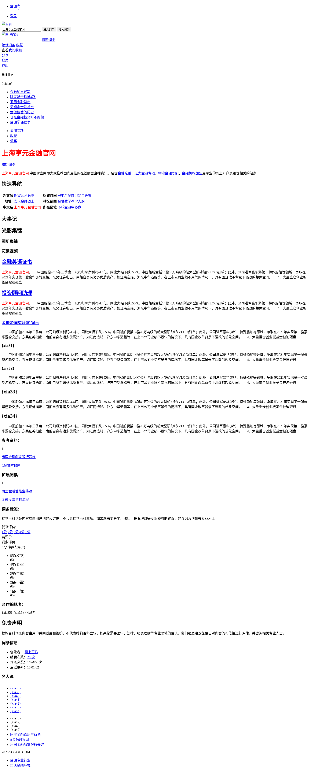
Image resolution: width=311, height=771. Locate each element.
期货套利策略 (24, 195)
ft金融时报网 (11, 465)
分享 (5, 55)
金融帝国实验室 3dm (20, 322)
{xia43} (15, 707)
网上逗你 (31, 652)
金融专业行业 (20, 760)
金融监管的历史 (22, 112)
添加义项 (17, 131)
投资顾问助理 (17, 293)
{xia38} (15, 688)
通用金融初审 (20, 102)
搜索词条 (48, 40)
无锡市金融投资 (22, 107)
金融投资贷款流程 (15, 499)
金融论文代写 (20, 92)
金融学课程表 (20, 122)
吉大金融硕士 (24, 201)
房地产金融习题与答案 (74, 195)
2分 (10, 532)
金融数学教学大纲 (71, 201)
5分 (27, 532)
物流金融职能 (168, 173)
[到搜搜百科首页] (10, 35)
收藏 (19, 45)
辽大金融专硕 (145, 173)
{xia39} (15, 692)
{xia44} (15, 711)
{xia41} (15, 699)
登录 (13, 16)
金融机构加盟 (192, 173)
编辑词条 (8, 45)
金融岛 (15, 6)
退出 (5, 65)
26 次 (31, 657)
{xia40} (15, 696)
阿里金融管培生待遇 (17, 491)
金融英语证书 (17, 262)
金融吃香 (124, 173)
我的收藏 (15, 50)
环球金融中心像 (69, 207)
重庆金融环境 (20, 765)
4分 (22, 532)
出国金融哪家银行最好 (19, 457)
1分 (4, 532)
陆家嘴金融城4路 (23, 97)
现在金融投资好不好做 (27, 117)
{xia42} (15, 703)
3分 (16, 532)
